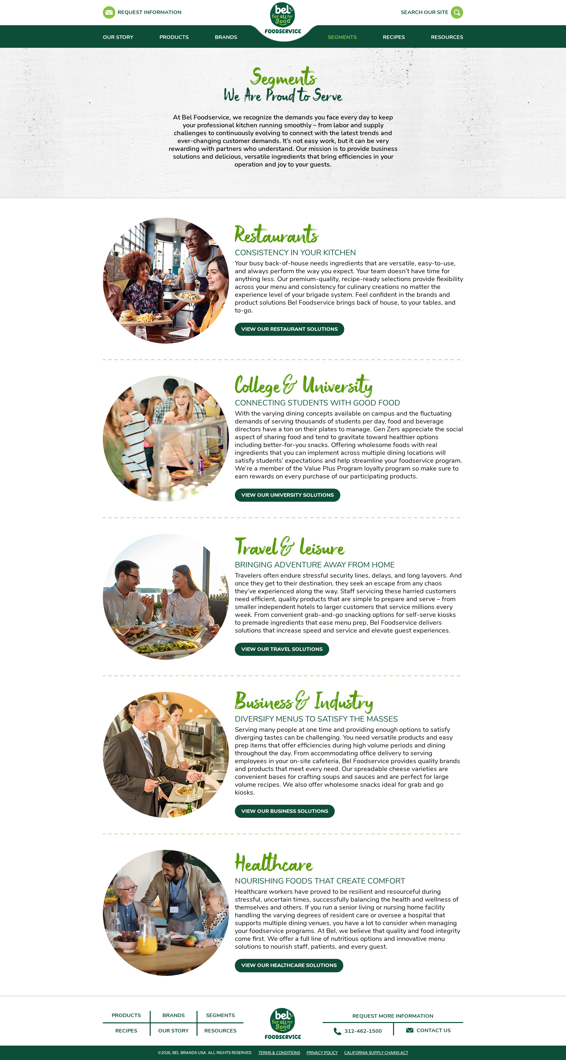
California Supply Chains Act (376, 1052)
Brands (226, 37)
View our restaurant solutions (289, 329)
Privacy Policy (322, 1052)
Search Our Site (424, 12)
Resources (447, 37)
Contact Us (434, 1031)
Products (174, 37)
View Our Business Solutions (284, 811)
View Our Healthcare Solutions (289, 965)
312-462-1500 (363, 1031)
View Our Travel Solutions (282, 649)
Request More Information (392, 1016)
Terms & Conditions (279, 1052)
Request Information (149, 12)
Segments (342, 37)
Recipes (394, 37)
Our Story (118, 37)
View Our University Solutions (287, 495)
